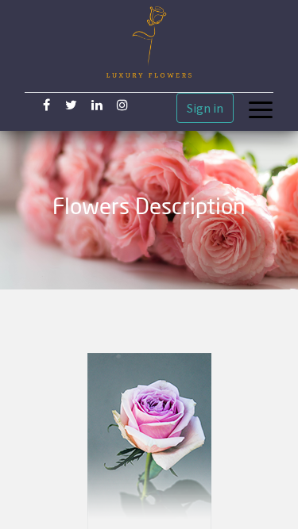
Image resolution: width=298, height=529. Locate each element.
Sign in (205, 108)
